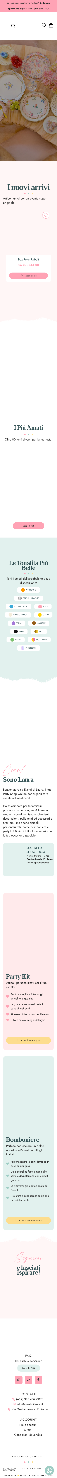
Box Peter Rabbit (28, 259)
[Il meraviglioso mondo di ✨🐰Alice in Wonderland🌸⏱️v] (13, 1293)
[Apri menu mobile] (6, 26)
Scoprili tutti (29, 291)
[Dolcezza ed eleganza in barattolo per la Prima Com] (44, 1293)
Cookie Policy (37, 1456)
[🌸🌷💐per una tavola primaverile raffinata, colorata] (28, 1302)
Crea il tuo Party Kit (30, 1040)
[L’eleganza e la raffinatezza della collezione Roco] (13, 1302)
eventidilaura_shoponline (30, 1281)
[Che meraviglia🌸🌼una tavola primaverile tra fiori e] (28, 1293)
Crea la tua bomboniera (30, 1220)
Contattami (39, 869)
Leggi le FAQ (28, 1368)
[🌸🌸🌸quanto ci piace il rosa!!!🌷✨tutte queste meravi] (44, 1302)
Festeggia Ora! (28, 115)
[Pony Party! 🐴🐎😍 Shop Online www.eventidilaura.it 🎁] (13, 1311)
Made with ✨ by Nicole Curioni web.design (28, 1475)
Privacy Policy (20, 1456)
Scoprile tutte (28, 1211)
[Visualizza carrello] (51, 25)
